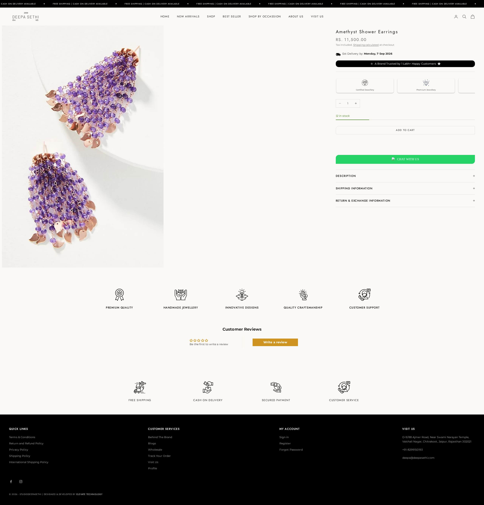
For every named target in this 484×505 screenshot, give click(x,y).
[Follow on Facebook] (11, 481)
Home (165, 16)
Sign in (284, 437)
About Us (296, 16)
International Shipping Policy (28, 462)
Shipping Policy (19, 456)
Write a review (275, 342)
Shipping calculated (366, 44)
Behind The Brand (160, 437)
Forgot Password (291, 449)
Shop (211, 16)
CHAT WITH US (408, 159)
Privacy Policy (18, 449)
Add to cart (405, 130)
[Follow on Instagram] (21, 481)
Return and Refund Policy (26, 443)
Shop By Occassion (265, 16)
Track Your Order (159, 456)
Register (285, 443)
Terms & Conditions (22, 437)
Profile (152, 468)
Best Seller (232, 16)
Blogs (152, 443)
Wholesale (155, 449)
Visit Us (317, 16)
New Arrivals (188, 16)
